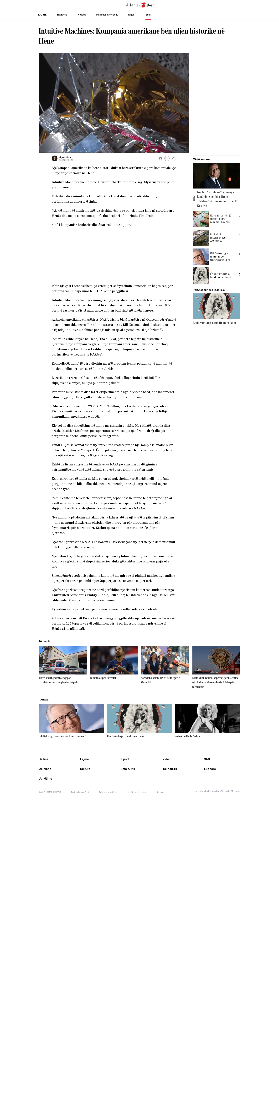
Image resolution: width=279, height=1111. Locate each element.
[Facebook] (160, 158)
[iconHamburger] (8, 4)
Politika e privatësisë (108, 792)
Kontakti (160, 792)
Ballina (43, 759)
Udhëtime (45, 778)
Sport (125, 759)
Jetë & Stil (128, 769)
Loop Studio (221, 791)
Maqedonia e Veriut (107, 14)
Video (166, 759)
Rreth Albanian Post (80, 792)
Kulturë (85, 769)
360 (207, 759)
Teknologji (170, 769)
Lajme (42, 14)
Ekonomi (210, 769)
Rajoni (131, 14)
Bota (148, 14)
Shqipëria (62, 14)
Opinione (45, 769)
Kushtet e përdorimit (137, 792)
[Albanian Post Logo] (139, 4)
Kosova (82, 14)
